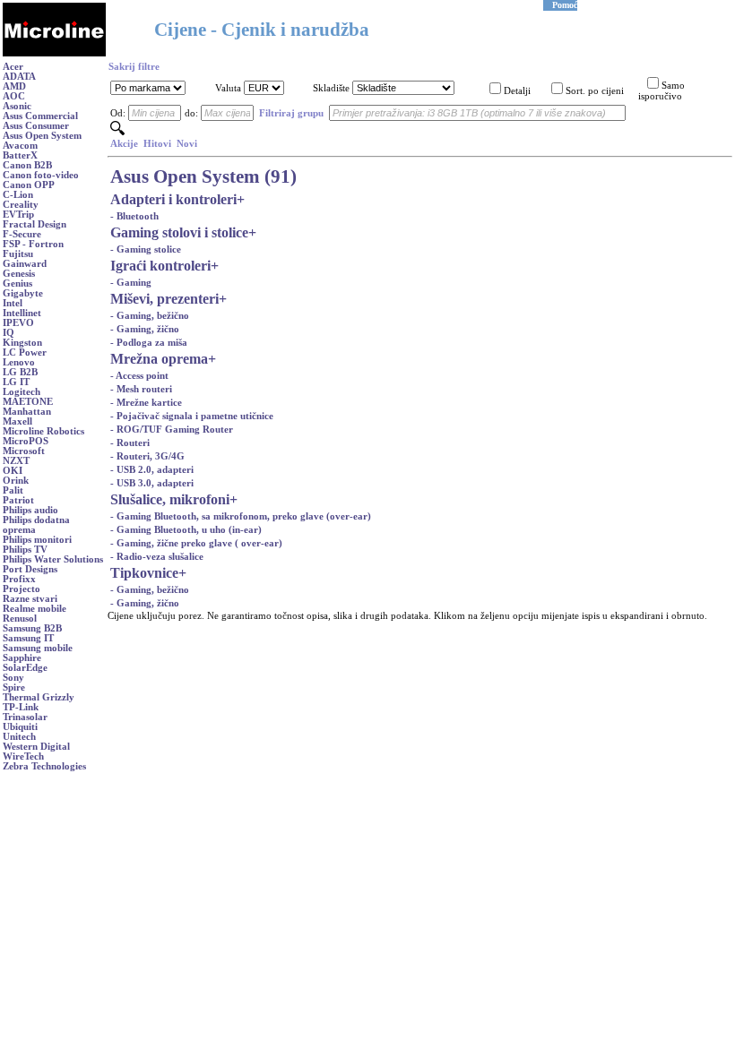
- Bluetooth (134, 216)
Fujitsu (18, 254)
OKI (12, 471)
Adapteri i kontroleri (173, 199)
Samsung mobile (38, 648)
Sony (13, 678)
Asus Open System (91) (203, 176)
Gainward (25, 264)
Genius (17, 283)
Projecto (21, 589)
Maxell (17, 421)
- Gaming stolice (145, 249)
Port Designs (30, 569)
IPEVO (18, 323)
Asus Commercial (40, 116)
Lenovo (19, 362)
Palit (13, 490)
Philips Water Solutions (53, 559)
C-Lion (18, 195)
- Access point (139, 376)
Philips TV (25, 549)
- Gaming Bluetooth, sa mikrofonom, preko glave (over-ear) (240, 516)
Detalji (517, 91)
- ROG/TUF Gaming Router (171, 429)
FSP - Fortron (33, 244)
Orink (16, 481)
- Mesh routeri (141, 389)
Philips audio (30, 510)
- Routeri (130, 443)
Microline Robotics (43, 431)
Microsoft (24, 451)
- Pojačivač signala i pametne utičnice (191, 416)
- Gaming (130, 283)
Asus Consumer (36, 126)
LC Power (25, 352)
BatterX (20, 155)
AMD (14, 86)
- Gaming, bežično (149, 316)
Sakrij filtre (134, 67)
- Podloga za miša (148, 343)
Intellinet (22, 313)
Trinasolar (25, 717)
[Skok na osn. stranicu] (54, 53)
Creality (21, 205)
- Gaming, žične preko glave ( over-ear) (196, 543)
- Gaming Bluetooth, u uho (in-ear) (186, 530)
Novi (187, 144)
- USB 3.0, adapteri (152, 483)
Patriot (18, 500)
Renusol (20, 618)
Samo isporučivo (661, 91)
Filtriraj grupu (291, 113)
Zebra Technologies (44, 766)
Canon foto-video (41, 175)
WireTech (23, 756)
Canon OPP (29, 185)
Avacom (20, 145)
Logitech (21, 392)
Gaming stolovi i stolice (179, 232)
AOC (14, 96)
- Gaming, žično (144, 329)
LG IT (16, 382)
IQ (8, 333)
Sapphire (22, 658)
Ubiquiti (20, 727)
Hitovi (157, 144)
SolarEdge (25, 668)
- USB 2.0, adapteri (152, 470)
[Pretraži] (117, 132)
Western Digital (36, 747)
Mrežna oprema (159, 358)
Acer (13, 67)
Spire (14, 687)
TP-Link (21, 707)
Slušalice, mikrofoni (169, 499)
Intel (12, 303)
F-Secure (22, 234)
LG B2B (20, 372)
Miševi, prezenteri (164, 298)
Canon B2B (27, 165)
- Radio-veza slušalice (156, 557)
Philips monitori (37, 540)
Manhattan (27, 412)
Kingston (22, 343)
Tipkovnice (144, 572)
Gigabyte (23, 293)
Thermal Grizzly (38, 697)
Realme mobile (34, 609)
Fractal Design (34, 224)
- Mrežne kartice (146, 403)
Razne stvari (30, 599)
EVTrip (18, 214)
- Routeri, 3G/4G (147, 456)
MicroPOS (25, 441)
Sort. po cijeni (595, 91)
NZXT (16, 461)
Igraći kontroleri (160, 265)
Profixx (19, 579)
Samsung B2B (32, 628)
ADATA (19, 77)
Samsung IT (28, 638)
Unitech (19, 737)
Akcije (124, 144)
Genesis (19, 274)
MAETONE (28, 402)
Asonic (17, 106)
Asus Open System (42, 136)
